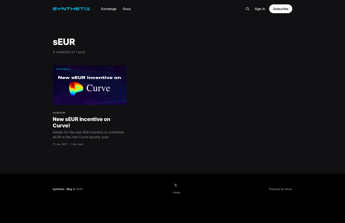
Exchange (108, 9)
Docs (127, 9)
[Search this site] (247, 9)
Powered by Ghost (280, 189)
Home (176, 192)
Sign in (260, 9)
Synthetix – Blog (62, 189)
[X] (175, 185)
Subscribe (280, 9)
